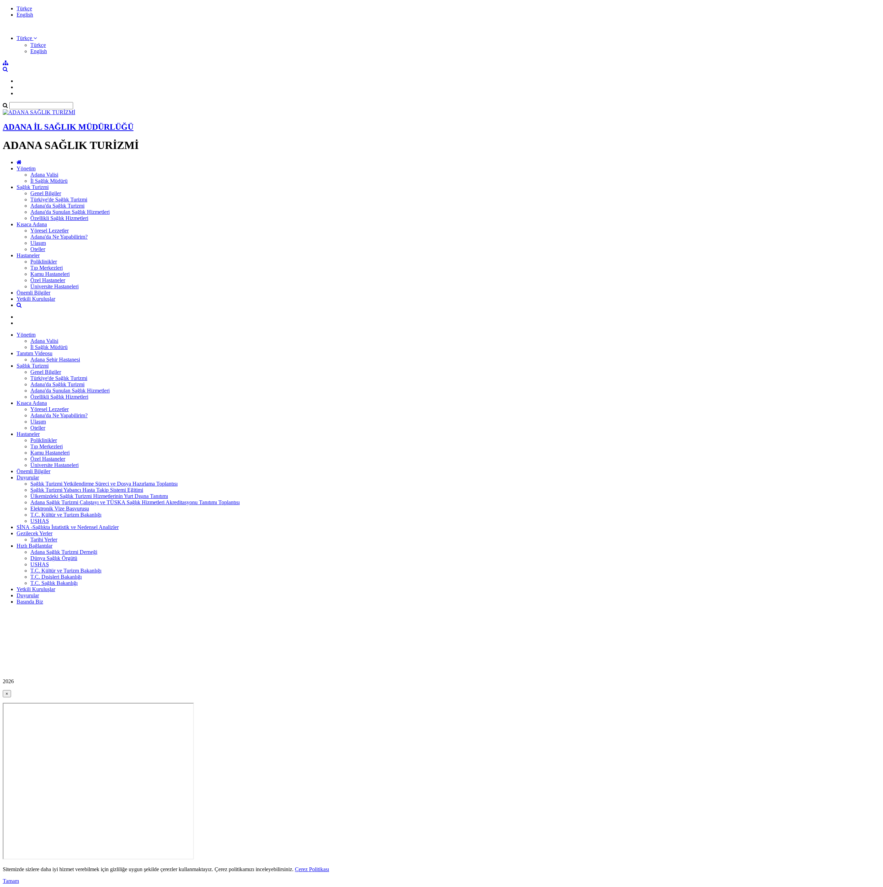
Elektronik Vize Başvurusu (59, 508)
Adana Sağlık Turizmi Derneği (63, 552)
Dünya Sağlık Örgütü (53, 558)
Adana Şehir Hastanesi (55, 359)
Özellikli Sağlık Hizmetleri (59, 218)
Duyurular (28, 477)
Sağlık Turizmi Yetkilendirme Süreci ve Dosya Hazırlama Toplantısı (104, 484)
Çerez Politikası (312, 869)
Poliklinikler (43, 262)
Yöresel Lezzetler (49, 230)
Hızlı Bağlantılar (34, 546)
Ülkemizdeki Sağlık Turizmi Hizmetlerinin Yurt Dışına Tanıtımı (99, 496)
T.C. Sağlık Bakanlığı (54, 583)
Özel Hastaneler (47, 280)
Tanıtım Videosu (34, 353)
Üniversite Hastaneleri (54, 286)
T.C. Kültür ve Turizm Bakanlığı (65, 515)
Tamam (11, 881)
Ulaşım (38, 243)
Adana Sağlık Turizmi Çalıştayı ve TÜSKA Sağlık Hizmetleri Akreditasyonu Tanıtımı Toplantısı (135, 502)
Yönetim (26, 168)
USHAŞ (39, 521)
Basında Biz (30, 602)
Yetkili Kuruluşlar (36, 299)
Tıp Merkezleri (46, 268)
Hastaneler (28, 255)
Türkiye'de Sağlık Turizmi (58, 199)
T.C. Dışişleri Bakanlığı (56, 577)
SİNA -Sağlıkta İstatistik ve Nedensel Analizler (68, 527)
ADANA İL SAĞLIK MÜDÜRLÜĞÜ (68, 126)
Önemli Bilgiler (33, 293)
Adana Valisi (44, 175)
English (25, 15)
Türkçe (24, 8)
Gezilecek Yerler (34, 533)
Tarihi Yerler (43, 539)
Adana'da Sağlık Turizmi (57, 206)
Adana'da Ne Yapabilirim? (59, 237)
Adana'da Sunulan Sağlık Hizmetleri (70, 212)
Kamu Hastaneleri (50, 274)
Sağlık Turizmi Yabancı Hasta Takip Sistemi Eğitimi (86, 490)
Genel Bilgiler (45, 193)
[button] (27, 38)
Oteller (37, 249)
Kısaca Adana (32, 224)
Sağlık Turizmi (33, 187)
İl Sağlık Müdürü (49, 181)
